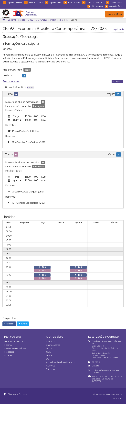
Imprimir (117, 29)
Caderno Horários (16, 19)
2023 (30, 19)
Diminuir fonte (116, 2)
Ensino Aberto (53, 345)
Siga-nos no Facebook (17, 394)
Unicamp (50, 341)
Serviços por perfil (34, 2)
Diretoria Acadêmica (14, 341)
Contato (95, 366)
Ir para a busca (72, 2)
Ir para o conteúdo (13, 2)
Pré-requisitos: (11, 81)
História (8, 345)
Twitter (23, 323)
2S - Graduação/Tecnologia (49, 19)
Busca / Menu (114, 14)
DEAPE (49, 355)
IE (67, 19)
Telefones (96, 362)
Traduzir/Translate (92, 2)
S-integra (50, 369)
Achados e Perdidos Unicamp (60, 362)
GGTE (49, 348)
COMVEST (51, 365)
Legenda (118, 81)
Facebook (9, 323)
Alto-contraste (97, 6)
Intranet (8, 355)
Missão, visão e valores (15, 348)
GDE (48, 352)
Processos (9, 352)
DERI (48, 359)
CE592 (74, 19)
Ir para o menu (54, 2)
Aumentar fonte (115, 6)
